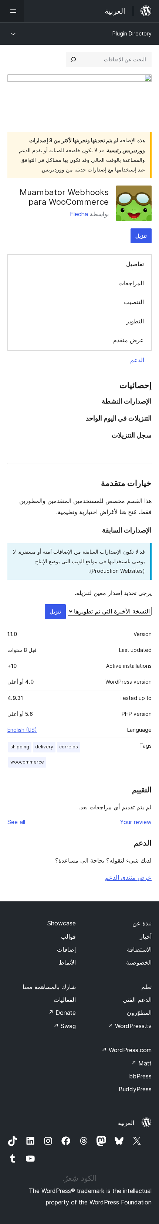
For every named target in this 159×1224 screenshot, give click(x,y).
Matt (141, 1063)
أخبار (146, 936)
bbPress (140, 1076)
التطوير (135, 321)
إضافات (66, 949)
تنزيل (141, 235)
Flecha (79, 214)
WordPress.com (126, 1050)
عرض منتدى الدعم (128, 877)
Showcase (61, 923)
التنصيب (134, 302)
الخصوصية (139, 962)
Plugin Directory (132, 33)
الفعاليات (65, 999)
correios (68, 746)
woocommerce (27, 762)
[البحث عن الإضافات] (73, 59)
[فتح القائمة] (12, 11)
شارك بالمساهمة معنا (49, 986)
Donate (62, 1012)
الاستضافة (139, 949)
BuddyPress (135, 1089)
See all (16, 822)
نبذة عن (142, 923)
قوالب (68, 936)
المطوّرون (139, 1012)
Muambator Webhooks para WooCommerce (64, 197)
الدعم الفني (137, 999)
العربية (126, 1122)
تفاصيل (135, 264)
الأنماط (67, 962)
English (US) (22, 730)
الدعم (137, 360)
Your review (136, 822)
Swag (64, 1026)
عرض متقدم (128, 340)
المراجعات (131, 283)
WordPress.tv (130, 1026)
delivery (44, 746)
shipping (19, 746)
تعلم (146, 986)
